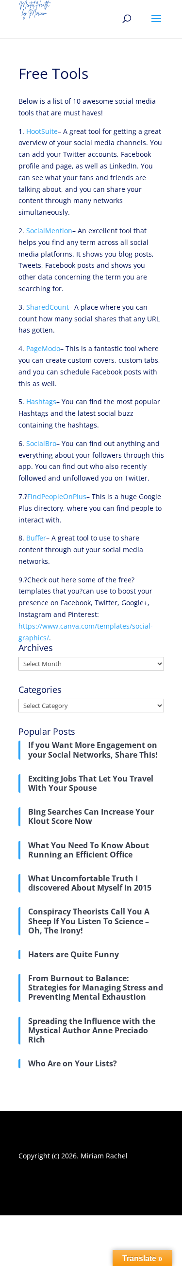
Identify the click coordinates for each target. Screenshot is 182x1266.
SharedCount (47, 307)
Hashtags (41, 401)
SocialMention (49, 230)
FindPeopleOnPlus (56, 496)
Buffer (36, 537)
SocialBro (41, 443)
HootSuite (42, 131)
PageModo (43, 348)
